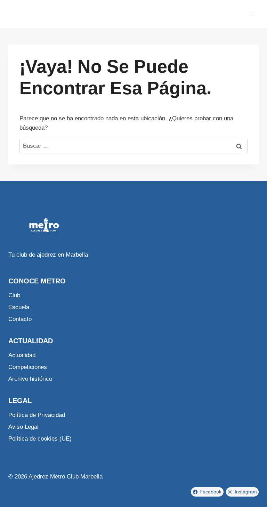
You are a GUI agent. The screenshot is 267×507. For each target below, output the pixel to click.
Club (14, 295)
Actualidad (21, 355)
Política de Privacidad (36, 415)
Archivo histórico (30, 379)
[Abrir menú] (252, 13)
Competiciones (27, 367)
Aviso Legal (23, 427)
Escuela (18, 307)
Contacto (20, 319)
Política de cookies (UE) (40, 438)
